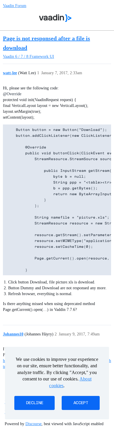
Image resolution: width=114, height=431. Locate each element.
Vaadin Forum (14, 6)
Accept (80, 403)
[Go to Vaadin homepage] (55, 18)
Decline (34, 403)
